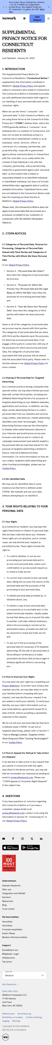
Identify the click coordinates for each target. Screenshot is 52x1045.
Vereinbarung (24, 1013)
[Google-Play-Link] (30, 847)
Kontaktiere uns (10, 950)
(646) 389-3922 (10, 991)
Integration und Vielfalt (13, 893)
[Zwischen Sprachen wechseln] (24, 18)
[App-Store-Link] (10, 847)
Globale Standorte (11, 885)
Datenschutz (8, 1013)
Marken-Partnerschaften (14, 937)
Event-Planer (8, 933)
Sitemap (16, 1021)
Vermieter (7, 925)
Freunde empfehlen (12, 929)
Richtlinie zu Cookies (12, 1017)
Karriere (6, 897)
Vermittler (7, 921)
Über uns (6, 889)
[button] (48, 18)
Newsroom (7, 901)
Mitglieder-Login (10, 954)
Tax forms (7, 961)
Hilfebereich (8, 957)
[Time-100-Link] (9, 863)
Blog (4, 905)
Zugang (5, 1021)
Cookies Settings (34, 1017)
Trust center (8, 909)
